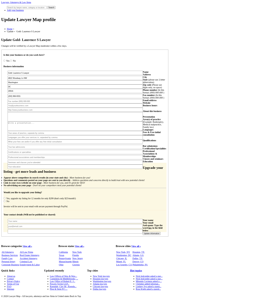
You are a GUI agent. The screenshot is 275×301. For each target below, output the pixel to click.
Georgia (76, 264)
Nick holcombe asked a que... (149, 276)
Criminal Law (26, 261)
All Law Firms (26, 252)
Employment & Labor (30, 264)
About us (11, 276)
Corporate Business (10, 264)
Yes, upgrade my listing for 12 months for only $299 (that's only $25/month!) (41, 198)
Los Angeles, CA (124, 264)
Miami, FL (121, 261)
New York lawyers (101, 276)
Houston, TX (138, 252)
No (14, 61)
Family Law (7, 258)
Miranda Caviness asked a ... (149, 281)
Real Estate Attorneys (29, 255)
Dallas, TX (137, 258)
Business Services (10, 255)
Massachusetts (65, 261)
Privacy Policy (13, 281)
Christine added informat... (148, 284)
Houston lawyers (100, 279)
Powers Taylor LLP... (59, 284)
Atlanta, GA (138, 255)
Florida (75, 255)
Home (9, 29)
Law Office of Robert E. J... (62, 281)
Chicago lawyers (100, 286)
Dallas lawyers (99, 289)
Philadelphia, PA (140, 264)
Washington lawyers (102, 281)
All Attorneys (8, 252)
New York (77, 252)
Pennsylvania (65, 258)
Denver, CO (138, 261)
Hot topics (136, 270)
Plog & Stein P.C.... (58, 289)
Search (51, 7)
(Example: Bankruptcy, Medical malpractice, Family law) (153, 123)
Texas (61, 255)
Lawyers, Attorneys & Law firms (16, 2)
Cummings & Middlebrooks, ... (64, 279)
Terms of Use (13, 284)
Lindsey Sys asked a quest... (148, 286)
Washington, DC (123, 255)
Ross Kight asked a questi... (148, 289)
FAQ (9, 286)
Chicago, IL (121, 258)
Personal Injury (8, 261)
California (63, 252)
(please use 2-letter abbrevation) (154, 80)
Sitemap (10, 289)
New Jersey (77, 258)
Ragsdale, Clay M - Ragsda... (63, 286)
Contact (10, 279)
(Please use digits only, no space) (152, 86)
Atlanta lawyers (100, 284)
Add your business (15, 10)
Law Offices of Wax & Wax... (63, 276)
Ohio (61, 264)
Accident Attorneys (28, 258)
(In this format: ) (153, 91)
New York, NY (123, 252)
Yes (8, 61)
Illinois (75, 261)
